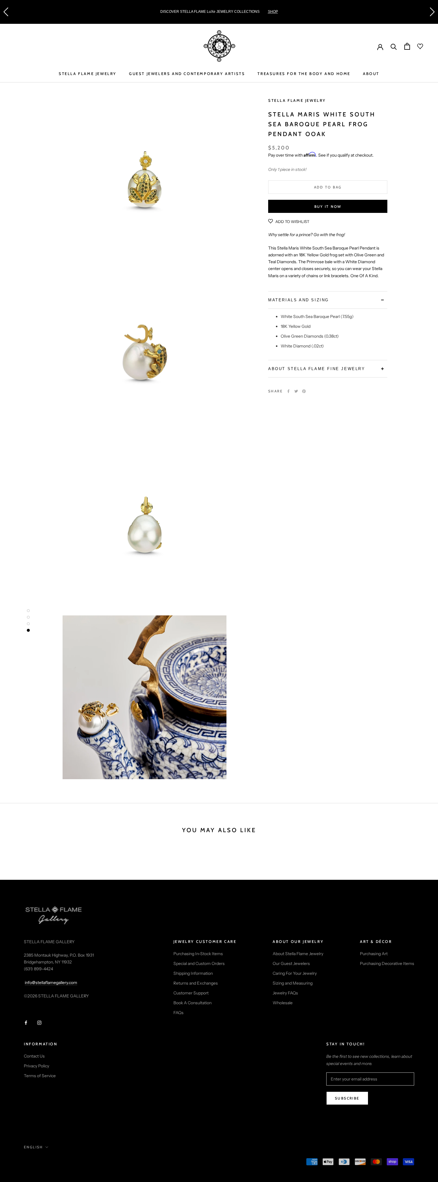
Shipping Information (193, 973)
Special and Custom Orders (199, 963)
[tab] (327, 300)
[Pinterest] (304, 391)
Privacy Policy (36, 1066)
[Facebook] (288, 391)
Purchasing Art (374, 953)
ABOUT (371, 73)
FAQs (178, 1012)
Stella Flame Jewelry (297, 100)
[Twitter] (296, 391)
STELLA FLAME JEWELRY (88, 73)
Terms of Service (40, 1075)
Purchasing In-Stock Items (198, 953)
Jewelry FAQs (285, 993)
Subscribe (347, 1098)
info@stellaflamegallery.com (51, 982)
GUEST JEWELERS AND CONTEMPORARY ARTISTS (187, 73)
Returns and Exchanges (195, 983)
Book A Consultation (192, 1002)
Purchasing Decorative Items (387, 963)
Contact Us (34, 1056)
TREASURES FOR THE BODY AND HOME (303, 73)
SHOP (273, 12)
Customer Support (191, 993)
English (33, 1147)
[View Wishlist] (416, 46)
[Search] (394, 46)
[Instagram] (39, 1022)
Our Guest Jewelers (291, 963)
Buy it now (327, 206)
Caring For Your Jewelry (295, 973)
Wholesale (283, 1002)
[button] (5, 11)
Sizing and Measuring (293, 983)
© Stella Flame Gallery (50, 1162)
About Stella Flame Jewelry (298, 953)
